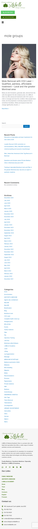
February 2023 (8, 243)
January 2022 (8, 276)
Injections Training (9, 338)
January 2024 (8, 225)
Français (4, 497)
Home (3, 484)
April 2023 (7, 238)
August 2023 (8, 235)
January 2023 (8, 246)
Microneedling (8, 367)
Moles (6, 373)
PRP (5, 386)
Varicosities (7, 411)
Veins (5, 413)
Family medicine (8, 329)
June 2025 (7, 203)
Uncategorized (8, 405)
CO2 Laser (7, 316)
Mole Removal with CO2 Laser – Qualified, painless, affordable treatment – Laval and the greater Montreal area (18, 85)
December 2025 (8, 197)
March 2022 (7, 271)
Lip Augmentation (9, 354)
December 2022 (8, 249)
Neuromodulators (9, 375)
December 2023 (9, 227)
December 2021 (8, 279)
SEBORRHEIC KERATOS (11, 394)
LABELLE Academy (9, 346)
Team (3, 486)
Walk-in (6, 419)
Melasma (6, 365)
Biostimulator (8, 308)
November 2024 (9, 216)
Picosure (6, 378)
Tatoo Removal (8, 400)
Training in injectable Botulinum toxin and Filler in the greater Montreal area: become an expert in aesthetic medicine (18, 170)
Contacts (4, 492)
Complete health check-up (11, 318)
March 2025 (7, 208)
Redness (6, 389)
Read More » (5, 109)
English (4, 494)
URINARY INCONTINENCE (11, 408)
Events (6, 327)
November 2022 (8, 252)
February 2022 (8, 273)
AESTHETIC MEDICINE (10, 297)
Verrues (6, 416)
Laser (5, 348)
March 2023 (7, 241)
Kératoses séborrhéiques (11, 343)
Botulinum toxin (8, 313)
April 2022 (7, 268)
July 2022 (7, 260)
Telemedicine (8, 402)
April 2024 (7, 222)
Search (4, 123)
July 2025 (7, 200)
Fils (5, 335)
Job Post (6, 340)
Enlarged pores (8, 321)
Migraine (6, 370)
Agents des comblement (11, 300)
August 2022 (7, 257)
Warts (6, 421)
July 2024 (7, 219)
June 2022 (7, 262)
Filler (5, 332)
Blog (5, 310)
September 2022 (9, 254)
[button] (2, 22)
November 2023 (9, 230)
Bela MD (6, 302)
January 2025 (8, 211)
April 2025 (7, 206)
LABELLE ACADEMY (8, 481)
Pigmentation (8, 381)
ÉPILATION (7, 324)
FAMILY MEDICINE (7, 476)
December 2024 (9, 214)
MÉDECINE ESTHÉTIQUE (11, 359)
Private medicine (9, 384)
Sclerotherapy (8, 392)
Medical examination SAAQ (12, 362)
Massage (6, 356)
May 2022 (7, 265)
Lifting (6, 351)
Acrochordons (8, 294)
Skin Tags (7, 397)
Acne (5, 291)
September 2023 (9, 233)
